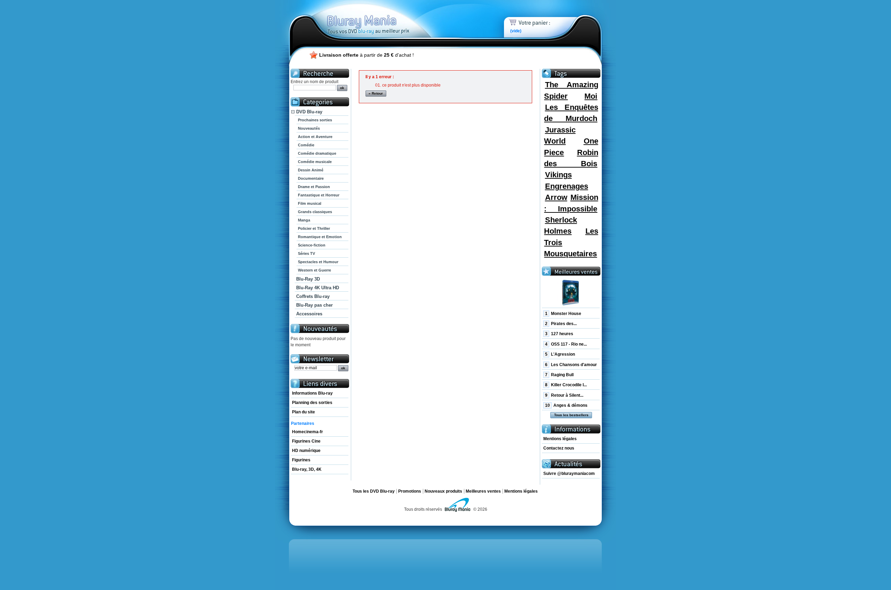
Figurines (301, 460)
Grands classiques (315, 212)
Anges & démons (566, 405)
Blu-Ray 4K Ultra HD (317, 287)
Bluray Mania (381, 17)
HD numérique (306, 450)
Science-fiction (311, 245)
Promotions (409, 491)
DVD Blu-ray (309, 111)
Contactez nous (558, 448)
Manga (304, 220)
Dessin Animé (310, 170)
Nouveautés (309, 128)
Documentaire (311, 178)
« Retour (376, 93)
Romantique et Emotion (320, 237)
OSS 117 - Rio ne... (566, 344)
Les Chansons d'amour (571, 364)
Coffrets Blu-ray (313, 296)
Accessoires (309, 313)
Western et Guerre (314, 270)
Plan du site (303, 412)
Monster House (563, 313)
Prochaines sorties (315, 120)
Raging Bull (559, 374)
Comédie (306, 145)
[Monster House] (571, 292)
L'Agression (560, 354)
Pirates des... (561, 323)
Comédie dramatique (317, 153)
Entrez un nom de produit (314, 81)
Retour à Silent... (564, 395)
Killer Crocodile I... (566, 384)
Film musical (309, 203)
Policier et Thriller (314, 228)
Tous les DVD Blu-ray (374, 491)
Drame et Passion (314, 187)
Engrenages (566, 186)
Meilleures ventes (483, 491)
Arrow (556, 197)
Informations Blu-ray (312, 393)
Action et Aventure (315, 137)
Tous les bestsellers (571, 415)
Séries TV (306, 253)
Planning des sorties (312, 402)
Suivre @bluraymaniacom (569, 473)
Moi (590, 96)
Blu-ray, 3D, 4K (307, 469)
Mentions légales (560, 438)
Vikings (558, 174)
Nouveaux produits (443, 491)
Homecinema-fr (307, 431)
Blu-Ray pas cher (314, 305)
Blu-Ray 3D (308, 279)
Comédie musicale (315, 162)
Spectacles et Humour (318, 262)
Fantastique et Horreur (318, 195)
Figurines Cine (306, 441)
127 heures (559, 333)
